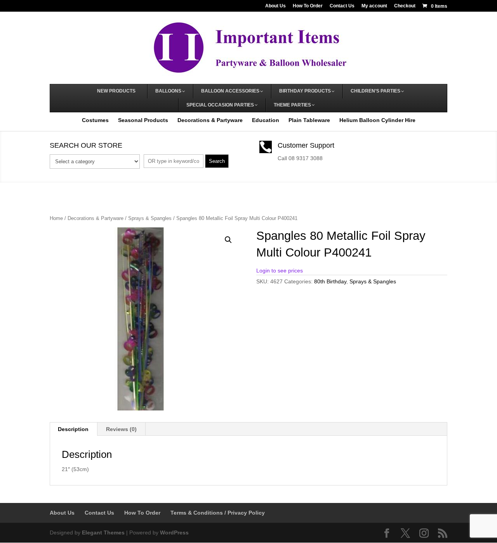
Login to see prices (279, 270)
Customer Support (306, 145)
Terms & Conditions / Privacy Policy (217, 513)
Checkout (404, 6)
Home (56, 218)
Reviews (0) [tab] (121, 429)
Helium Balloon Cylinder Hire (377, 120)
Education (265, 120)
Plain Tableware (309, 120)
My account (374, 6)
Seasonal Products (143, 120)
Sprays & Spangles (150, 218)
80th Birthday (330, 281)
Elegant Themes (103, 532)
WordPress (174, 532)
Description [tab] (73, 429)
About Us (275, 6)
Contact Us (342, 6)
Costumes (95, 120)
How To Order (308, 6)
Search (217, 161)
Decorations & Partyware (210, 120)
